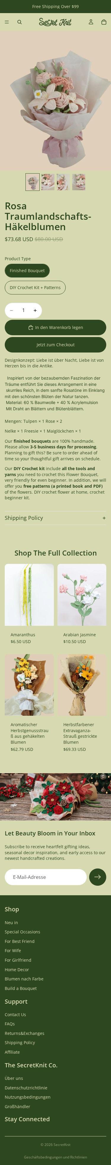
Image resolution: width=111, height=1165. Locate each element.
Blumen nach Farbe (24, 979)
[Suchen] (19, 22)
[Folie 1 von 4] (32, 182)
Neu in (11, 922)
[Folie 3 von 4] (63, 182)
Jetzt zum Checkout (56, 344)
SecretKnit (62, 1144)
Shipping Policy (24, 517)
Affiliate (12, 1052)
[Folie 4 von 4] (78, 182)
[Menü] (7, 22)
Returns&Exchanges (24, 1033)
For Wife (13, 950)
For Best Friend (20, 941)
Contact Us (15, 1014)
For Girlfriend (18, 960)
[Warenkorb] (103, 22)
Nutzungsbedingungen (28, 1097)
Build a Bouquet (21, 988)
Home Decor (17, 969)
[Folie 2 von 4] (47, 182)
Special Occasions (22, 932)
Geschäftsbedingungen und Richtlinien (55, 1157)
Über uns (14, 1078)
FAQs (10, 1024)
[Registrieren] (97, 877)
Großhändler (17, 1106)
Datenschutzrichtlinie (26, 1087)
